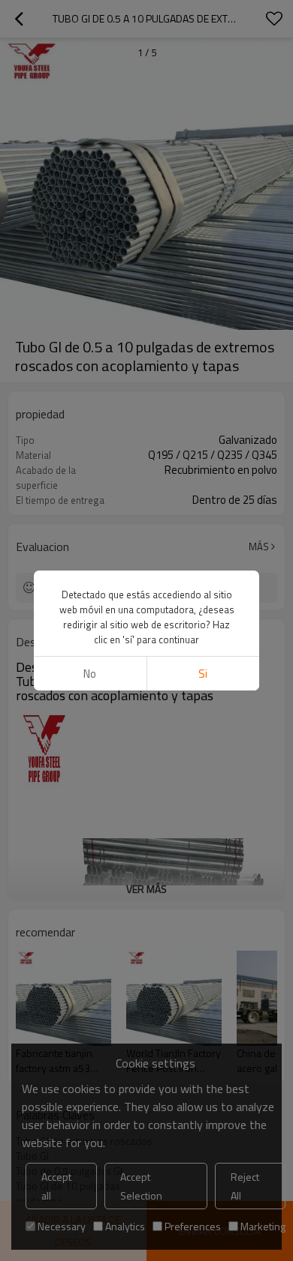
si (202, 673)
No (89, 673)
